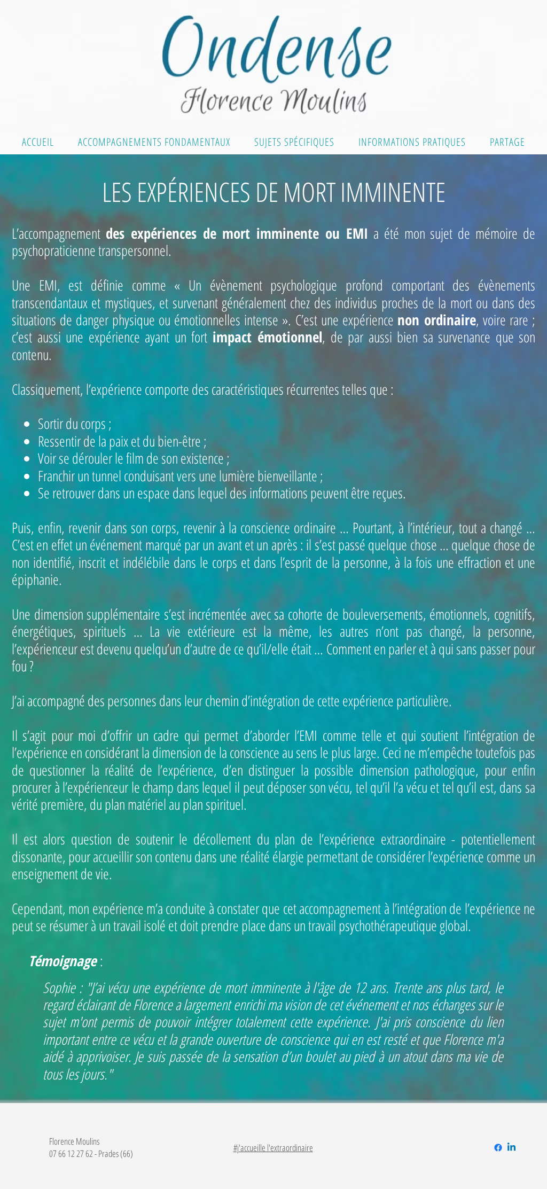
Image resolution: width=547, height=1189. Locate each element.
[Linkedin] (511, 1148)
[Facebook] (498, 1148)
